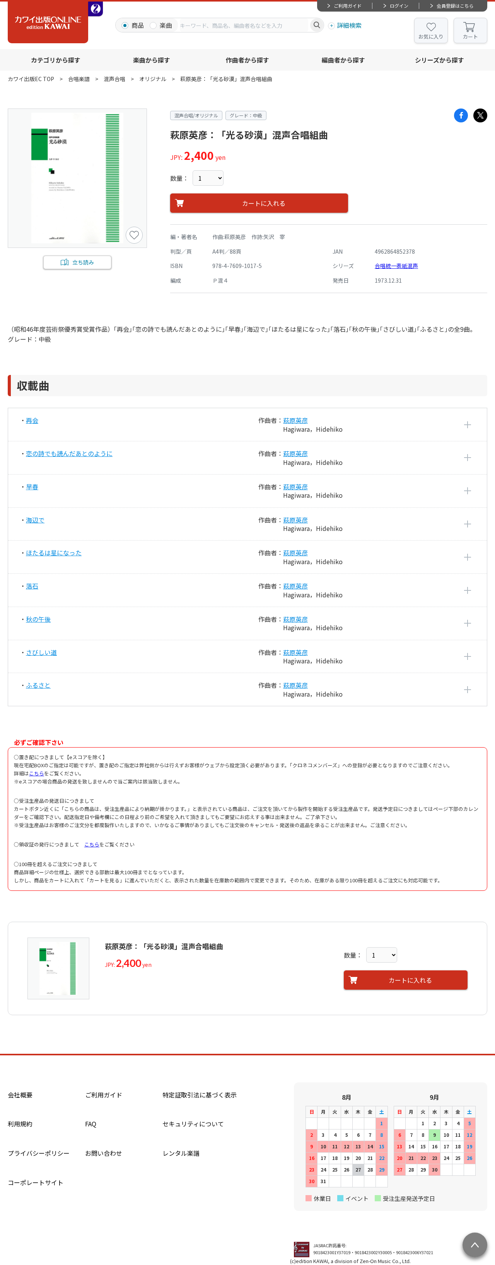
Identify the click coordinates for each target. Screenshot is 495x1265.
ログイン (399, 5)
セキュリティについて (193, 1123)
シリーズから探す (439, 59)
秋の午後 (38, 619)
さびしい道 (41, 652)
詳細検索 (349, 25)
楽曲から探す (151, 59)
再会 (32, 420)
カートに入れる (263, 203)
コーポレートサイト (35, 1182)
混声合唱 (114, 79)
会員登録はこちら (455, 5)
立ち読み (83, 262)
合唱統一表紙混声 (396, 266)
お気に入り (431, 36)
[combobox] (244, 25)
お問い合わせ (103, 1153)
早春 (32, 486)
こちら (36, 773)
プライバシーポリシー (39, 1153)
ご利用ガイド (348, 5)
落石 (32, 585)
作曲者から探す (247, 59)
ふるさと (38, 685)
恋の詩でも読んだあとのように (69, 453)
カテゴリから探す (55, 59)
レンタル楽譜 (181, 1153)
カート (470, 36)
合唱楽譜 (79, 79)
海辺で (35, 519)
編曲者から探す (343, 59)
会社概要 (20, 1094)
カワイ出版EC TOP (31, 79)
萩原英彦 (295, 420)
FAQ (90, 1123)
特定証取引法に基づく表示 (199, 1094)
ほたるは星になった (54, 552)
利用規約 (20, 1123)
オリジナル (152, 79)
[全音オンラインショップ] (95, 9)
